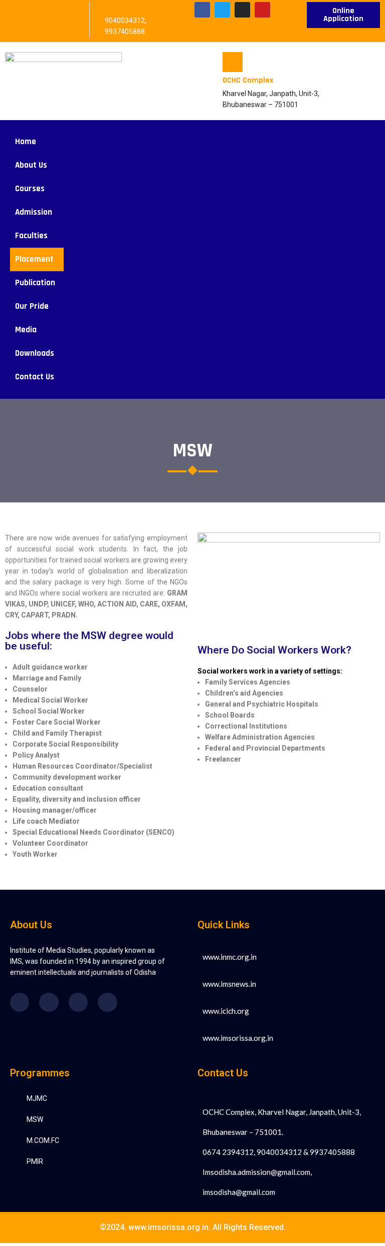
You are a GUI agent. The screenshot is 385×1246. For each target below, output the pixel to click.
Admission (33, 212)
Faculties (31, 235)
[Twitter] (222, 10)
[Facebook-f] (202, 10)
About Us (31, 165)
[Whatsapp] (107, 1002)
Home (25, 141)
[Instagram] (242, 10)
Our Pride (32, 306)
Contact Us (34, 376)
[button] (33, 165)
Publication (35, 282)
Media (26, 329)
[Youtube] (262, 10)
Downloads (34, 353)
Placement (34, 259)
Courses (30, 188)
